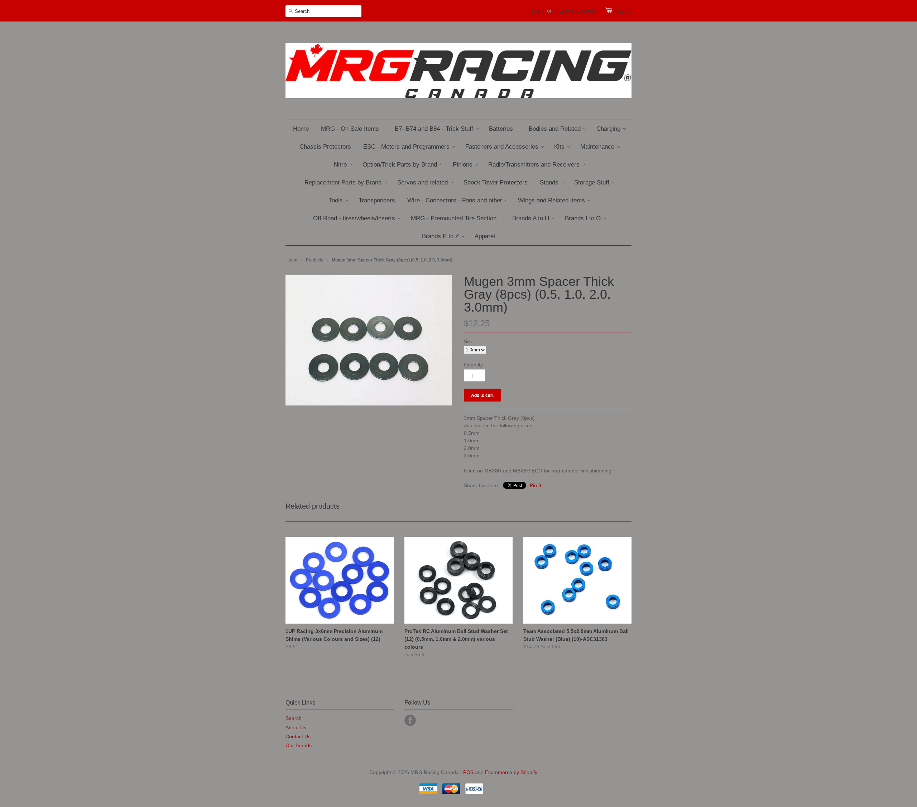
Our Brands (298, 745)
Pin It (535, 485)
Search (293, 718)
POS (468, 772)
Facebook (410, 720)
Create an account (574, 11)
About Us (295, 727)
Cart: (624, 11)
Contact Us (298, 736)
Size (469, 341)
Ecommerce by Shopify (511, 772)
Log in (539, 11)
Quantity (473, 365)
